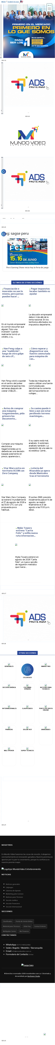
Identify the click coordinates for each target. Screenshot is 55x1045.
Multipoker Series (9, 931)
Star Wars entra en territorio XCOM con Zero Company (13, 471)
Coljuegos (9, 887)
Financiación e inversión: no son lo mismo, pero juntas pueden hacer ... (12, 292)
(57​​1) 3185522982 (23, 945)
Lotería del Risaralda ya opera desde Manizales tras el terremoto (39, 472)
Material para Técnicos (11, 926)
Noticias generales (13, 884)
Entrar (31, 954)
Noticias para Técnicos (14, 897)
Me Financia (24, 931)
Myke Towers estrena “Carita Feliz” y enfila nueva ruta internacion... (27, 532)
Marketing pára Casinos (14, 894)
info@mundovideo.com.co (21, 951)
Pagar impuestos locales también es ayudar (39, 291)
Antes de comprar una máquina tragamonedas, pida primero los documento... (13, 413)
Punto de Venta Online (24, 921)
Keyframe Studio (34, 976)
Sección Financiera (13, 903)
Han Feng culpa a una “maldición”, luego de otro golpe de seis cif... (13, 352)
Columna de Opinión (13, 891)
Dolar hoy (27, 926)
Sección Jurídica (12, 900)
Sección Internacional (14, 907)
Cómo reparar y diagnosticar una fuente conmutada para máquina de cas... (39, 353)
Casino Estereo (40, 926)
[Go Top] (48, 1019)
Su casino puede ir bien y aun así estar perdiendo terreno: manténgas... (40, 412)
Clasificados (7, 921)
